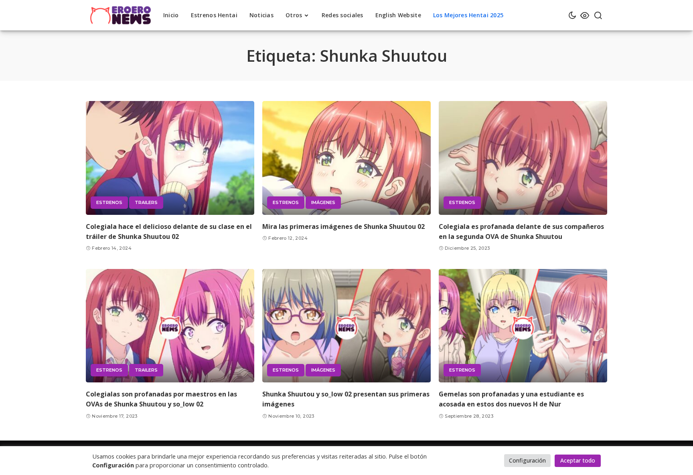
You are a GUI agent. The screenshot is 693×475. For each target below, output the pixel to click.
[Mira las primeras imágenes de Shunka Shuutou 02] (346, 158)
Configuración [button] (527, 460)
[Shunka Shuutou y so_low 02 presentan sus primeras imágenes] (346, 326)
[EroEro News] (120, 15)
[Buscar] (598, 15)
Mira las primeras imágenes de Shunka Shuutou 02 (343, 226)
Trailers (146, 202)
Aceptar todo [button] (577, 460)
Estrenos (109, 202)
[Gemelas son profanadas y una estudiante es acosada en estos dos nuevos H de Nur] (523, 326)
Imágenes (323, 202)
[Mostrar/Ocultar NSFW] (585, 15)
